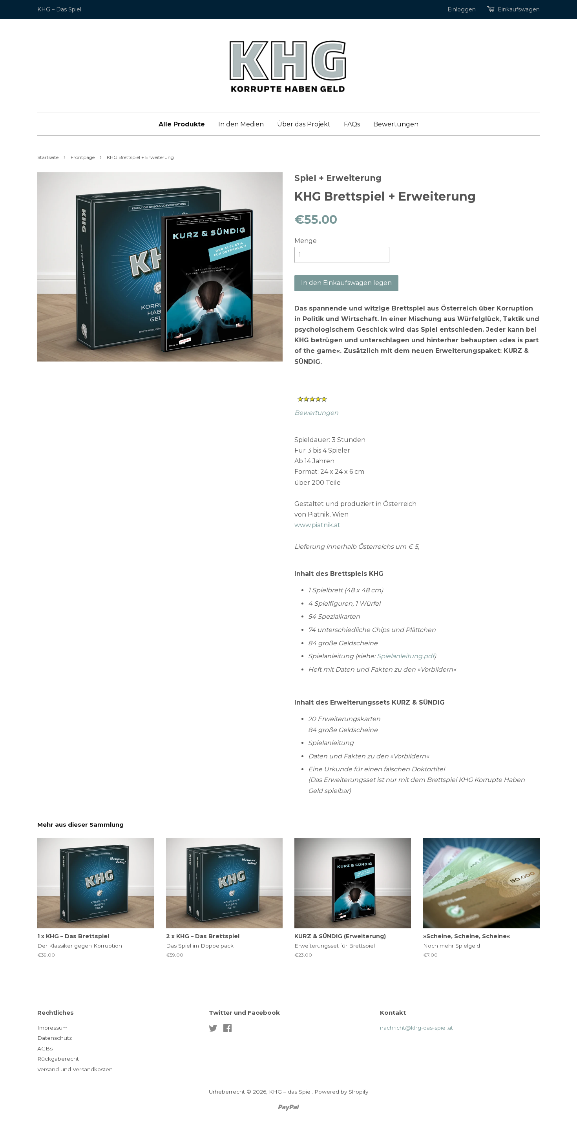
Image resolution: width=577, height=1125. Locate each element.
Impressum (52, 1028)
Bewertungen (395, 124)
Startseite (47, 157)
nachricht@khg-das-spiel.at (416, 1028)
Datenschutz (54, 1038)
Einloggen (461, 9)
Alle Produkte (182, 124)
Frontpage (83, 157)
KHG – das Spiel (290, 1091)
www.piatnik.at (317, 525)
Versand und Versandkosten (75, 1069)
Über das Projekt (303, 124)
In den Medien (241, 124)
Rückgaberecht (58, 1059)
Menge (305, 241)
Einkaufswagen (519, 9)
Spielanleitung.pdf (405, 656)
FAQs (352, 124)
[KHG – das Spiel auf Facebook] (227, 1029)
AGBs (45, 1048)
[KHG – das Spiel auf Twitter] (213, 1029)
